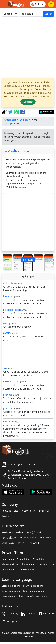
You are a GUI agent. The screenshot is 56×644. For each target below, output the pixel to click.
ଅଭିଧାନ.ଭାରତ (8, 542)
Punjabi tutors (29, 564)
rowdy (6, 323)
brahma (7, 394)
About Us (6, 510)
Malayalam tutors (10, 564)
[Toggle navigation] (5, 4)
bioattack (8, 296)
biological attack (12, 309)
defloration (9, 283)
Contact (5, 516)
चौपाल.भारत (34, 542)
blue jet (7, 421)
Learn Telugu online (33, 585)
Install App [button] (28, 259)
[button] (6, 262)
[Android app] (41, 491)
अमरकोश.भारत (7, 532)
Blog (16, 510)
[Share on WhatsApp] (17, 111)
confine (7, 333)
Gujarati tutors (9, 569)
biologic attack (11, 381)
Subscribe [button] (28, 101)
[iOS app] (13, 491)
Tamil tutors (39, 559)
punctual (8, 408)
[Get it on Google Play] (46, 111)
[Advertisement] (28, 47)
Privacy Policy (28, 510)
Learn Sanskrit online (36, 596)
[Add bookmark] (28, 151)
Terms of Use (44, 510)
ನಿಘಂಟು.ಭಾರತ (45, 537)
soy (5, 368)
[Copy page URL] (4, 111)
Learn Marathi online (33, 591)
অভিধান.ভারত (22, 542)
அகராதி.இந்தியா (9, 537)
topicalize (12, 150)
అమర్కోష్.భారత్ (34, 532)
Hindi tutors (8, 559)
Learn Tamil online (11, 591)
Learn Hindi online (11, 585)
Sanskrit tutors (26, 569)
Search (48, 13)
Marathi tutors (46, 564)
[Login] (51, 4)
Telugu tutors (23, 559)
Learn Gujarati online (12, 596)
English (24, 119)
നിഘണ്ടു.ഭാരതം (28, 537)
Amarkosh (10, 119)
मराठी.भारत (20, 532)
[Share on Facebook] (22, 111)
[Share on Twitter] (10, 111)
